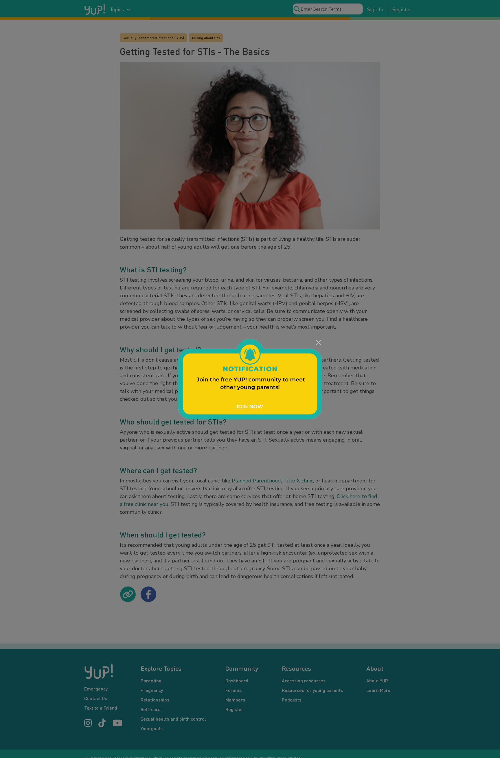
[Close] (318, 342)
